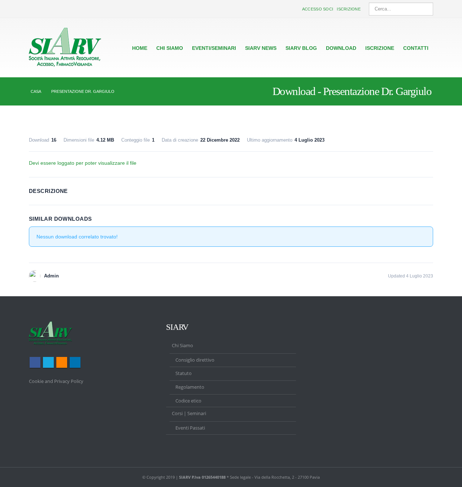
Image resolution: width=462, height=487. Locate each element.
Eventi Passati (190, 428)
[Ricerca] (426, 9)
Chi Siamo (182, 345)
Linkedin (75, 362)
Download (341, 48)
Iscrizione (349, 9)
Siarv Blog (301, 48)
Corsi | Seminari (189, 413)
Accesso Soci (317, 9)
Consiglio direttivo (194, 360)
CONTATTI (415, 48)
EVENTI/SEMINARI (214, 48)
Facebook (35, 362)
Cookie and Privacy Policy (56, 381)
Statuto (183, 373)
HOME (139, 48)
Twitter (48, 362)
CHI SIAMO (169, 48)
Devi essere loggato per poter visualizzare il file (82, 163)
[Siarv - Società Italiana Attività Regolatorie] (65, 48)
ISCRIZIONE (379, 48)
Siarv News (260, 48)
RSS (61, 362)
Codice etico (188, 401)
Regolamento (189, 387)
